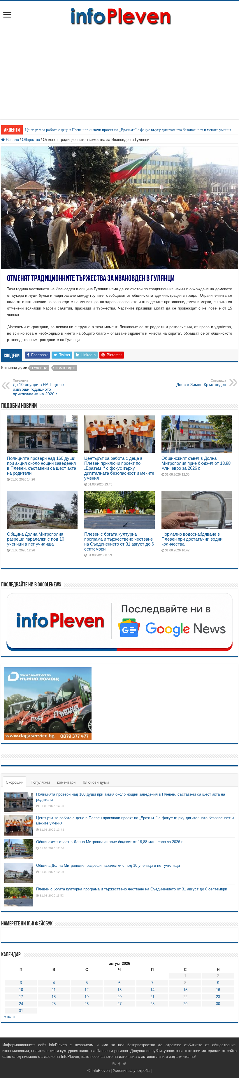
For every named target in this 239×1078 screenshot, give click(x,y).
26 (87, 1004)
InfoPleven (101, 1070)
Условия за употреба (131, 1070)
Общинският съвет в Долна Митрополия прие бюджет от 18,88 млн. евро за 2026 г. (196, 463)
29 (185, 1004)
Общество (31, 139)
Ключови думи (96, 782)
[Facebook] (119, 1063)
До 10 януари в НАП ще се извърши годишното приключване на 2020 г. (38, 387)
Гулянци (39, 368)
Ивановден (65, 368)
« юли (9, 1016)
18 (54, 997)
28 (152, 1004)
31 (21, 1011)
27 (119, 1004)
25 (54, 1004)
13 (119, 990)
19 (87, 997)
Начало (12, 139)
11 (54, 990)
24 (21, 1004)
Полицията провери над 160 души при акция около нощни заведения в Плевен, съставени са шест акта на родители (41, 466)
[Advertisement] (119, 70)
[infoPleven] (119, 15)
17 (21, 997)
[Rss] (114, 1063)
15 (185, 990)
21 (152, 997)
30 (218, 1004)
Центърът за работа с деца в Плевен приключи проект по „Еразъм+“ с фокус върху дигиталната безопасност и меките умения (128, 129)
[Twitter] (124, 1063)
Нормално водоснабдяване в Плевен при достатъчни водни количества (191, 539)
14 (152, 990)
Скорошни (14, 782)
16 (218, 990)
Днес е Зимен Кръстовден (201, 383)
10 (21, 990)
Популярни (40, 782)
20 (119, 997)
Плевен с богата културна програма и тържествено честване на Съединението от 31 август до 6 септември (119, 541)
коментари (66, 782)
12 (87, 990)
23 (218, 997)
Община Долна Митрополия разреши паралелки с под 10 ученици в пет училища (35, 539)
